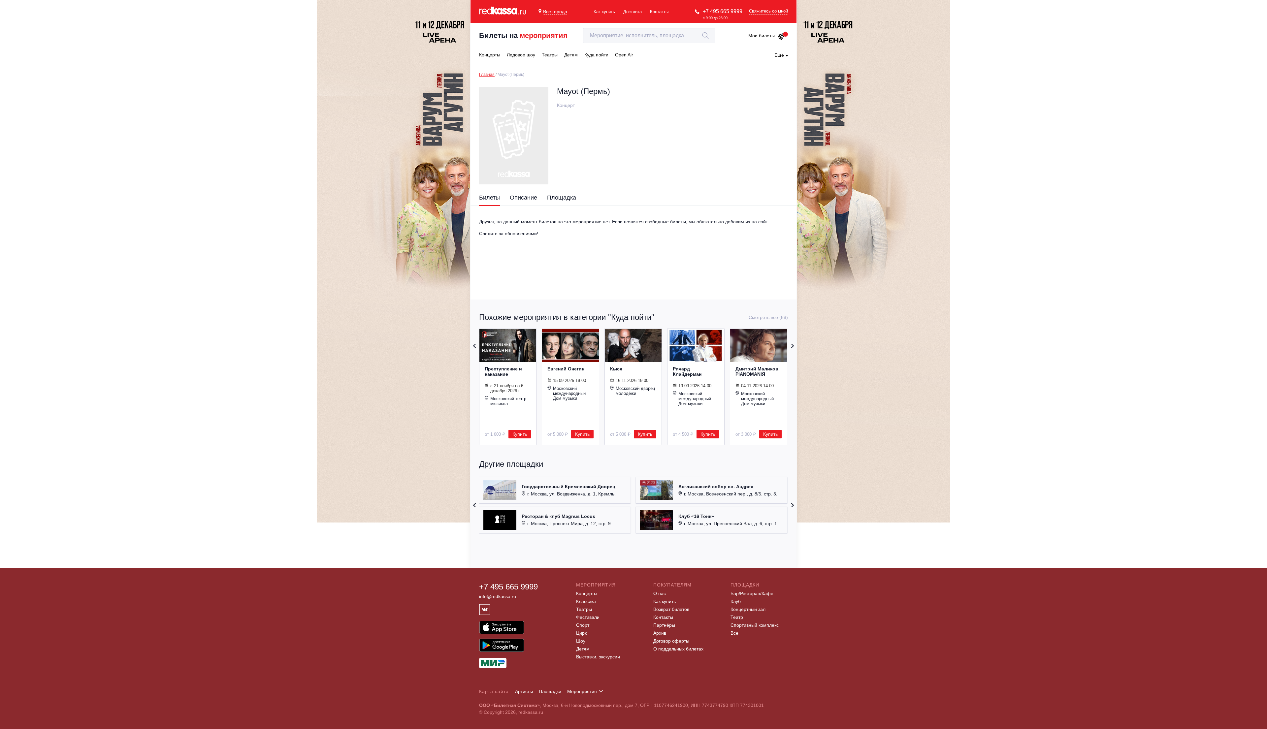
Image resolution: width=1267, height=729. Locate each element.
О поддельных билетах (678, 648)
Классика (586, 601)
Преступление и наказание (503, 371)
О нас (659, 593)
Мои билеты (761, 35)
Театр (737, 617)
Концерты (586, 593)
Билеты (489, 197)
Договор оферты (671, 641)
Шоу (580, 641)
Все (734, 633)
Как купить (604, 11)
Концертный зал (748, 609)
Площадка (561, 197)
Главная (487, 74)
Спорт (582, 625)
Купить (519, 434)
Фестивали (588, 617)
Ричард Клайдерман (687, 371)
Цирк (581, 633)
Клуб (736, 601)
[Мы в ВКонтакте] (484, 609)
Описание (523, 197)
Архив (659, 633)
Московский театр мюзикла (508, 401)
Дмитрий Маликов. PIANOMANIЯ (757, 371)
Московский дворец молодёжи (635, 391)
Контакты (659, 11)
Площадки (550, 691)
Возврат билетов (671, 609)
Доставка (632, 11)
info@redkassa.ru (497, 596)
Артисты (524, 691)
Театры (584, 609)
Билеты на (523, 35)
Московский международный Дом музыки (569, 393)
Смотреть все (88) (768, 317)
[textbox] (649, 35)
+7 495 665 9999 (722, 11)
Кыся (616, 368)
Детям (583, 648)
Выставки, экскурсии (598, 656)
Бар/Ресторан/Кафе (752, 593)
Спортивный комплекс (755, 625)
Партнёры (664, 625)
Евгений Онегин (565, 368)
